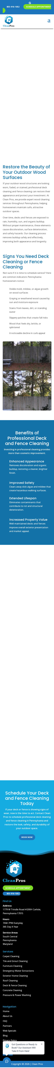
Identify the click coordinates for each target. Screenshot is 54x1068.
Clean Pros (9, 573)
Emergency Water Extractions (18, 970)
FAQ (5, 1021)
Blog (5, 1035)
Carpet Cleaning (11, 956)
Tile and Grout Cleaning (15, 961)
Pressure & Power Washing (17, 995)
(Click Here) (27, 97)
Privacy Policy (10, 1040)
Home (6, 1011)
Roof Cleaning (10, 980)
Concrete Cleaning (12, 990)
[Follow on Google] (30, 3)
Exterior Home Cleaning (15, 975)
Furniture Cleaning (12, 965)
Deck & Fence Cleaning (27, 80)
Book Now (27, 140)
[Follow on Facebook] (24, 3)
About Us (7, 1016)
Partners (7, 1025)
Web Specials (9, 1030)
